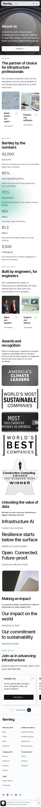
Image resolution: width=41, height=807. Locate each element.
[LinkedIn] (7, 795)
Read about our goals (10, 643)
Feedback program (27, 736)
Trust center (6, 785)
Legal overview (8, 780)
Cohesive (24, 761)
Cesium (23, 756)
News (4, 741)
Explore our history (27, 320)
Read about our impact (11, 625)
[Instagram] (20, 795)
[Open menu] (16, 3)
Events (5, 736)
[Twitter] (12, 795)
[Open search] (37, 4)
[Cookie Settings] (3, 803)
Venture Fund (25, 741)
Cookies (27, 802)
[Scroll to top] (39, 799)
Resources (6, 746)
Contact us (6, 761)
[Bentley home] (8, 3)
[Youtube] (16, 795)
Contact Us (9, 678)
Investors (5, 765)
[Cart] (33, 3)
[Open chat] (39, 802)
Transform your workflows (12, 528)
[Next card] (29, 710)
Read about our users (7, 117)
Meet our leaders (8, 320)
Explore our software (27, 117)
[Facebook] (3, 795)
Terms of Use (19, 802)
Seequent (24, 765)
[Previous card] (12, 710)
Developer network (27, 732)
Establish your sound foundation (14, 546)
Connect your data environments (15, 564)
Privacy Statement (8, 802)
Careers (5, 770)
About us (5, 756)
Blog (4, 732)
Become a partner (27, 746)
